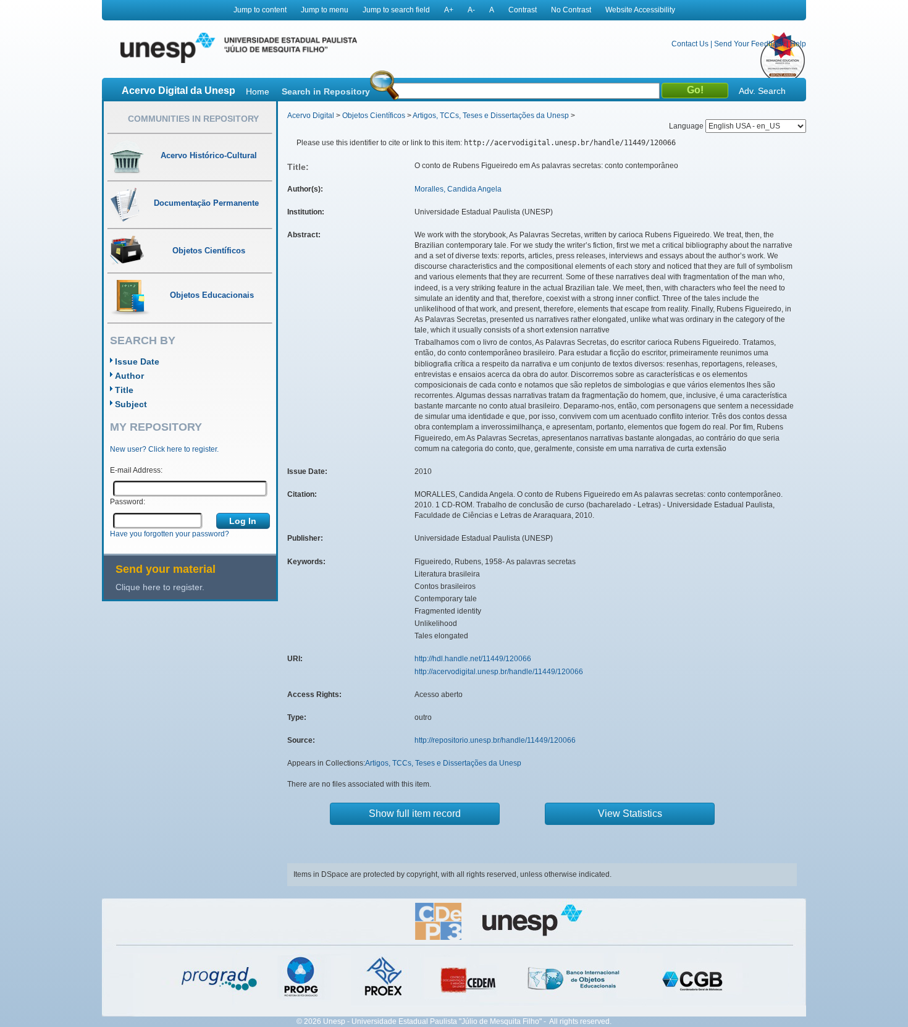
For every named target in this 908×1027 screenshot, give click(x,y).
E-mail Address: (136, 470)
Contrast (522, 10)
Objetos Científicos (373, 115)
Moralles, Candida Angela (458, 189)
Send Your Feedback (749, 44)
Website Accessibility (640, 10)
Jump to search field (396, 10)
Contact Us (689, 44)
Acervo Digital (310, 115)
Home (257, 91)
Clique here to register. (160, 587)
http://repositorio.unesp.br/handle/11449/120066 (495, 740)
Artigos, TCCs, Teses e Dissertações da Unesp (491, 115)
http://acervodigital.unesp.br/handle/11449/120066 (498, 671)
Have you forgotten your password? (169, 534)
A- (471, 10)
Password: (127, 501)
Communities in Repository (193, 119)
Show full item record (415, 813)
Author (129, 376)
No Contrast (571, 10)
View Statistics (630, 813)
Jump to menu (324, 10)
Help (798, 44)
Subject (131, 404)
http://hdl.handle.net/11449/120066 (472, 658)
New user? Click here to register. (164, 449)
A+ (448, 10)
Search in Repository (326, 91)
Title (124, 390)
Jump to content (260, 10)
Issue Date (137, 361)
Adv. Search (762, 91)
